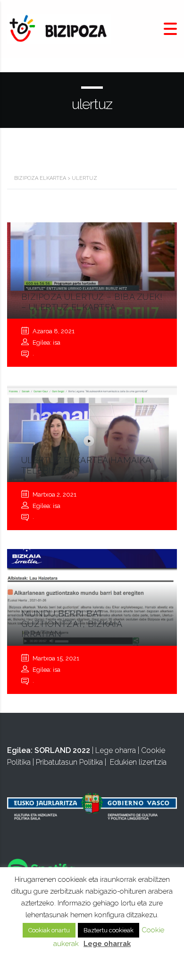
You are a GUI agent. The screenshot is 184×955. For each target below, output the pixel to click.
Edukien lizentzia (138, 762)
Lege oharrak (107, 943)
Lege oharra (115, 750)
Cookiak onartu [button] (49, 930)
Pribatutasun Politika (69, 762)
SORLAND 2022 (62, 750)
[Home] (59, 28)
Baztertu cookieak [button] (109, 930)
